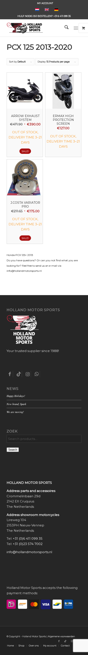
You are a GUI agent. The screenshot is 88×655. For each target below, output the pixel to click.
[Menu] (76, 28)
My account (45, 3)
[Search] (64, 28)
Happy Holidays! (16, 396)
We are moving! (15, 412)
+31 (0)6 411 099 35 (28, 538)
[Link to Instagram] (72, 641)
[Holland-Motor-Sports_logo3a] (36, 28)
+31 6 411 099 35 (62, 16)
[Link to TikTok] (65, 641)
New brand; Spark (16, 404)
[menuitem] (45, 3)
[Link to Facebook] (59, 641)
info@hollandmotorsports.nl (29, 552)
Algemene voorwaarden (61, 636)
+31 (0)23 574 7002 (28, 544)
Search (12, 449)
